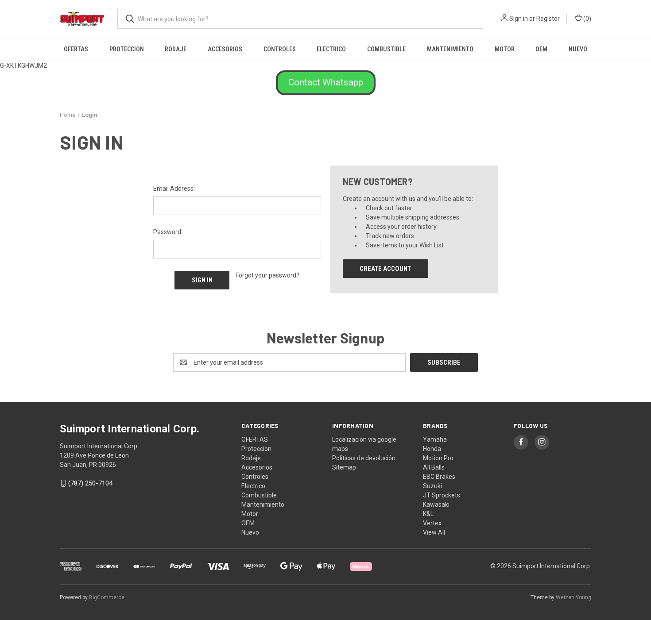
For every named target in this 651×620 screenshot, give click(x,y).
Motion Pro (438, 458)
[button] (326, 82)
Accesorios (225, 49)
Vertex (432, 523)
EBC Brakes (439, 476)
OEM (541, 49)
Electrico (331, 49)
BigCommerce (106, 597)
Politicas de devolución (363, 458)
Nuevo (578, 49)
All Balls (434, 467)
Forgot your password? (267, 275)
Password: (167, 231)
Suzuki (432, 485)
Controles (280, 49)
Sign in (518, 18)
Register (548, 18)
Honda (432, 448)
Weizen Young (573, 597)
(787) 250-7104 (90, 483)
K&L (428, 513)
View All (434, 532)
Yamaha (435, 439)
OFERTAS (76, 49)
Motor (505, 49)
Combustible (386, 49)
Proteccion (126, 49)
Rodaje (175, 49)
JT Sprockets (441, 495)
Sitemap (344, 467)
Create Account (385, 269)
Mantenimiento (450, 49)
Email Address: (174, 188)
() (586, 18)
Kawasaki (436, 504)
